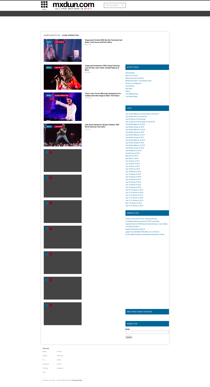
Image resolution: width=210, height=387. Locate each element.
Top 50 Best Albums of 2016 (135, 140)
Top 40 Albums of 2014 (133, 150)
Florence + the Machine (133, 83)
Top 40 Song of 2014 (132, 153)
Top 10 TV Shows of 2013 (134, 206)
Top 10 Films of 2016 (132, 164)
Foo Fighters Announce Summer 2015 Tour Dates (142, 221)
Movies (59, 351)
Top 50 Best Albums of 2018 (135, 129)
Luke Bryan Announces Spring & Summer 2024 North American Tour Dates (102, 126)
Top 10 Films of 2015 (132, 166)
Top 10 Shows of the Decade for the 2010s (140, 122)
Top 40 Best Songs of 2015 (134, 148)
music (49, 42)
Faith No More (130, 73)
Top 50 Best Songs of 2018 (134, 132)
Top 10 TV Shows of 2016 (134, 198)
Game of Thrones (131, 75)
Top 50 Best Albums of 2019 (135, 124)
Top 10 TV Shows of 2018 (134, 192)
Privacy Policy (77, 380)
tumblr (59, 364)
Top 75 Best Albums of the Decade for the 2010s (142, 114)
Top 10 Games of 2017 (133, 179)
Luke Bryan (58, 126)
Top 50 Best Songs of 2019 (134, 127)
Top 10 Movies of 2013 (133, 171)
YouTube (45, 368)
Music (44, 351)
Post (44, 372)
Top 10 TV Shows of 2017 (134, 195)
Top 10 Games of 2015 (133, 185)
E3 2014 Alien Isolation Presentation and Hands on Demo (144, 234)
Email (127, 329)
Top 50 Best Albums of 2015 (135, 145)
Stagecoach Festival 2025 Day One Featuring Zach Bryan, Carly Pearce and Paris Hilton (103, 41)
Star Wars (128, 89)
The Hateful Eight (131, 96)
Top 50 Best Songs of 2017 (134, 137)
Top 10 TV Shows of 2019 (134, 190)
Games (45, 356)
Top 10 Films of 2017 (132, 161)
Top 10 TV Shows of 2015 (134, 200)
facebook (46, 364)
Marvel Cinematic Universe (134, 78)
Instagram (60, 368)
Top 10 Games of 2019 (133, 174)
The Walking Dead (131, 94)
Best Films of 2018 (131, 158)
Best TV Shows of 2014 (133, 203)
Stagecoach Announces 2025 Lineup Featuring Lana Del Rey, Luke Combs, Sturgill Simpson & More (102, 68)
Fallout (127, 91)
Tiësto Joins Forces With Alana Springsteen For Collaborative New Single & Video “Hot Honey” (103, 94)
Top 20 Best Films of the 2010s (136, 116)
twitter (59, 360)
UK (44, 360)
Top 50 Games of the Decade (135, 119)
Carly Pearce (59, 42)
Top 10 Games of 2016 (133, 182)
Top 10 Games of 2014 (133, 187)
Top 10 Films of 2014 (132, 169)
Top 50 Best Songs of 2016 (134, 143)
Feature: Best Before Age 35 (135, 229)
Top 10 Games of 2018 (133, 177)
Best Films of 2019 (131, 156)
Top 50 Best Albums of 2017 (135, 135)
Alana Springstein (61, 95)
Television (60, 356)
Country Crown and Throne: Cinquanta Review (141, 219)
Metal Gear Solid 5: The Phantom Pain (138, 81)
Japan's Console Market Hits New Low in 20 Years (142, 232)
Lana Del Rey (59, 67)
